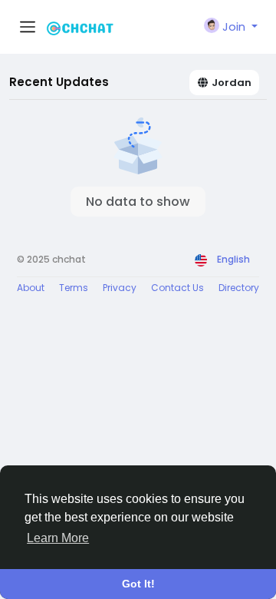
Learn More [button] (58, 537)
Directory (239, 287)
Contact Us (177, 287)
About (30, 287)
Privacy (119, 287)
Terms (73, 287)
